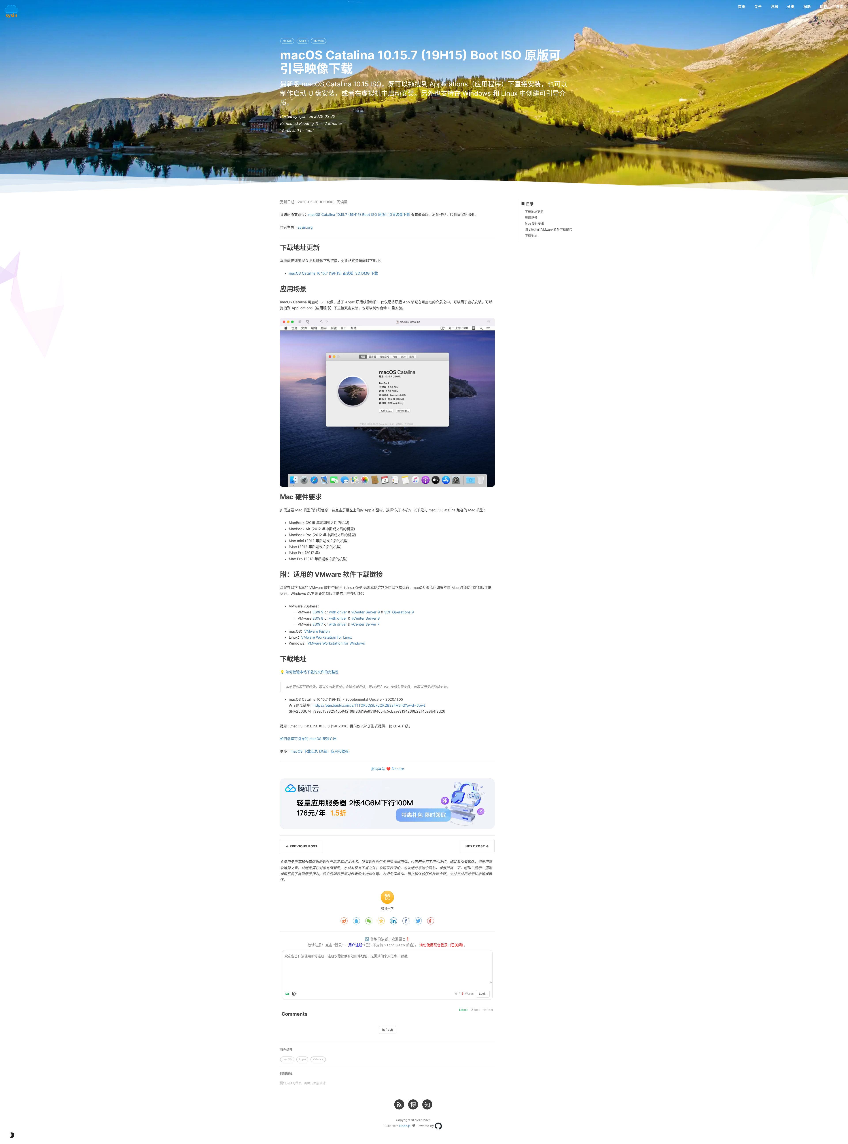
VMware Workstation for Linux (326, 637)
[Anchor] (267, 247)
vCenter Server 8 (365, 618)
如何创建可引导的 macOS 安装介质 (308, 738)
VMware (318, 40)
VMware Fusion (317, 631)
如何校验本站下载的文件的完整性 (312, 672)
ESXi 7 (317, 624)
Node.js (404, 1125)
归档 (774, 6)
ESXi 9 (317, 612)
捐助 (807, 6)
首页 (742, 6)
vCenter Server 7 (365, 624)
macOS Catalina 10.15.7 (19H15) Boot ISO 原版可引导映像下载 (359, 214)
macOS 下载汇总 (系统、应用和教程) (320, 751)
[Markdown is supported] (288, 993)
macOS (287, 40)
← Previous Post (302, 846)
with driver (338, 612)
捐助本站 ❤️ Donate (387, 768)
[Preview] (294, 993)
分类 (791, 6)
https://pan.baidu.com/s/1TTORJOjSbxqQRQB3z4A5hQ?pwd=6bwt (369, 705)
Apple (302, 40)
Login (482, 993)
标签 (823, 6)
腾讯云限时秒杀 (291, 1083)
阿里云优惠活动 (315, 1083)
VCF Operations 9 (399, 612)
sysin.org (305, 227)
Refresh (387, 1029)
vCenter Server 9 (365, 612)
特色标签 (286, 1049)
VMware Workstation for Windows (336, 643)
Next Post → (477, 846)
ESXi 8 (317, 618)
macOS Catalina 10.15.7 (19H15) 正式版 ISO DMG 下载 (333, 273)
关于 (758, 6)
